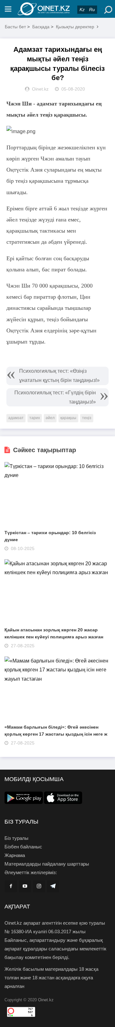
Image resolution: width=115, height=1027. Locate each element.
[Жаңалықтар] (57, 9)
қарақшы (68, 418)
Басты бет (15, 26)
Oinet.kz (46, 999)
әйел (50, 418)
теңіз (86, 418)
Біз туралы (16, 838)
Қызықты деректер (75, 26)
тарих (34, 418)
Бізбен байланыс (23, 846)
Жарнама (14, 855)
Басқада (41, 26)
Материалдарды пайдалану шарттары (46, 864)
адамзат (16, 418)
